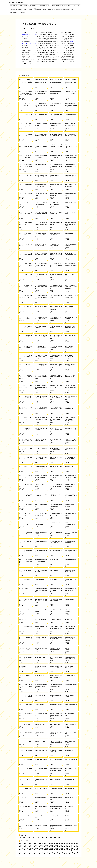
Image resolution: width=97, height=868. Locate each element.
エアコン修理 (22, 837)
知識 (59, 837)
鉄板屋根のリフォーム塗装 (17, 12)
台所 (38, 837)
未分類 (32, 28)
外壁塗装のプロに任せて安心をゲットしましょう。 (66, 6)
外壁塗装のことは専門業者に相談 (39, 6)
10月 (51, 843)
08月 (62, 843)
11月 (46, 843)
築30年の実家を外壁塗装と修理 (64, 9)
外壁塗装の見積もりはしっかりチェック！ (22, 9)
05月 (77, 843)
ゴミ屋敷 (28, 837)
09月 (56, 843)
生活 (55, 837)
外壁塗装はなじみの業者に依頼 (18, 6)
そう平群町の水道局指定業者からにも (31, 34)
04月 (72, 846)
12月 (41, 843)
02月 (31, 843)
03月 (77, 846)
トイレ (34, 837)
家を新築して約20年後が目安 (44, 9)
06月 (26, 843)
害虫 (43, 837)
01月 (36, 843)
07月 (21, 843)
